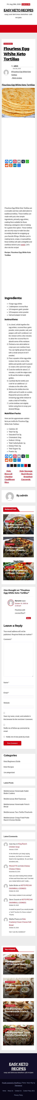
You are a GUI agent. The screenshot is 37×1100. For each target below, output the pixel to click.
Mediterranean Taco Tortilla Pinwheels (18, 812)
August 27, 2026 (13, 1015)
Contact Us (18, 1091)
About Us (10, 1091)
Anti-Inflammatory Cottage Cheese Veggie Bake (16, 573)
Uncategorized (9, 772)
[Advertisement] (18, 139)
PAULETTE (13, 866)
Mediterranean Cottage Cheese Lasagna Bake (15, 550)
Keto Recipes (8, 43)
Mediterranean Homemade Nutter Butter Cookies (16, 964)
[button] (34, 29)
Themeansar (18, 1085)
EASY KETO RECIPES (18, 10)
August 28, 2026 (13, 968)
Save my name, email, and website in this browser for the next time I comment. (18, 717)
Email (6, 693)
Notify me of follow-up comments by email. (16, 729)
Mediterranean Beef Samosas (15, 799)
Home (4, 1091)
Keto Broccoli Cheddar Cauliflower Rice (10, 476)
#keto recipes (17, 78)
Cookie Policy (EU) (29, 1091)
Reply (28, 618)
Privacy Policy (18, 1095)
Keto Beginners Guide (12, 761)
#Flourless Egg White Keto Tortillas (21, 73)
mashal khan (23, 531)
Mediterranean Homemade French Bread (17, 1011)
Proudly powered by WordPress (11, 1083)
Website (7, 703)
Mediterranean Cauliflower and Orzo (18, 526)
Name (6, 682)
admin (16, 66)
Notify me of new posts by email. (18, 737)
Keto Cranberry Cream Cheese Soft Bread (20, 922)
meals (23, 245)
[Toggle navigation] (19, 29)
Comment (8, 639)
